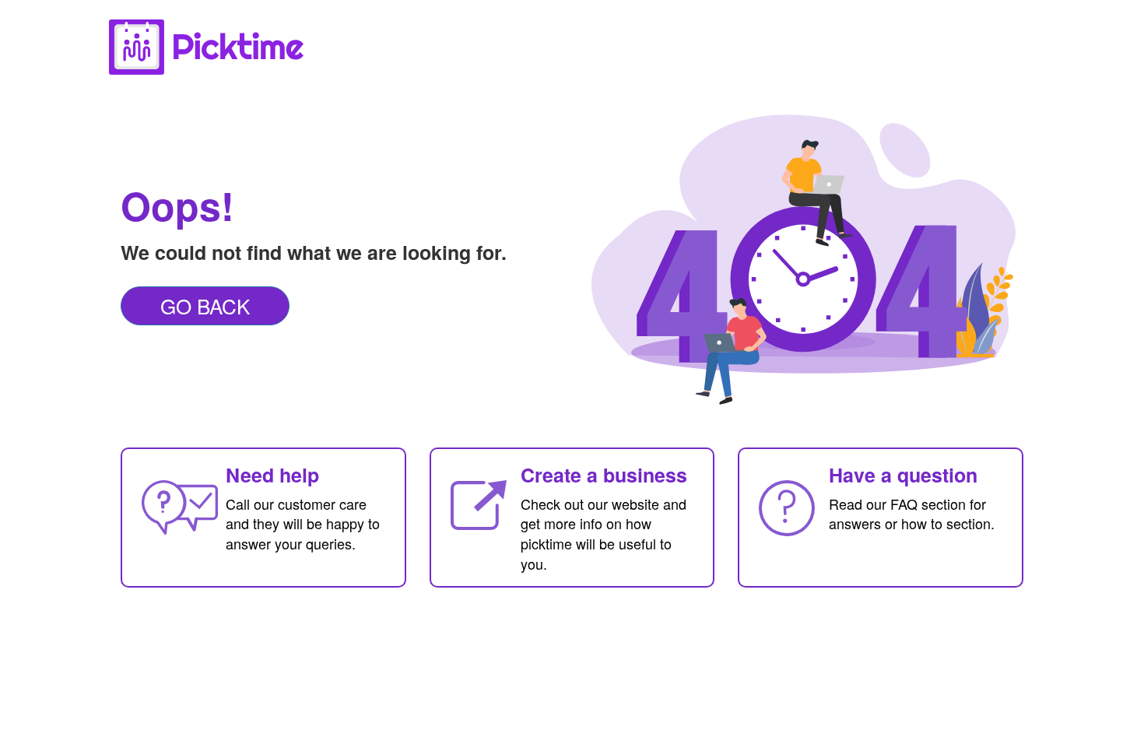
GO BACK (205, 305)
